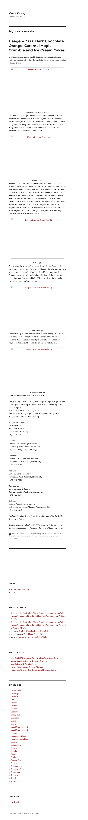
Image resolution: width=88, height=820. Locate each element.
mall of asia (47, 536)
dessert (11, 536)
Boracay (14, 697)
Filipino (14, 724)
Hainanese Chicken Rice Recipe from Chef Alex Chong (33, 670)
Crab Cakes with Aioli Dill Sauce (24, 664)
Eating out (40, 534)
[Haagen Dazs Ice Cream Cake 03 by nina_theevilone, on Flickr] (38, 306)
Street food (15, 772)
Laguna (14, 742)
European (15, 718)
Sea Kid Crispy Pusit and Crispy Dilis (34, 631)
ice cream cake (37, 536)
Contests (14, 706)
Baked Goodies (17, 691)
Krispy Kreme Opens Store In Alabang (27, 667)
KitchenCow (16, 802)
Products (14, 757)
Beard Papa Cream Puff (33, 634)
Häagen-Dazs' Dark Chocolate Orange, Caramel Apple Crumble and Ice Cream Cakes (37, 45)
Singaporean (16, 766)
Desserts (33, 534)
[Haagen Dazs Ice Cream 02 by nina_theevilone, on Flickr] (38, 155)
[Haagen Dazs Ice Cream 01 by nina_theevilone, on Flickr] (38, 87)
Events (14, 721)
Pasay (13, 754)
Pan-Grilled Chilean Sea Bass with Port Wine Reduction (34, 658)
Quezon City (16, 760)
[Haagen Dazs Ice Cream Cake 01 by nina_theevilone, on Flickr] (38, 238)
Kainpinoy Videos (18, 736)
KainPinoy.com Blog (19, 739)
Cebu (13, 700)
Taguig (14, 778)
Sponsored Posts (55, 534)
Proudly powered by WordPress (28, 814)
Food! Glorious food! (19, 727)
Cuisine (14, 709)
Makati (14, 748)
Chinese (14, 703)
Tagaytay (15, 775)
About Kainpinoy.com (20, 589)
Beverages (15, 694)
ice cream (28, 536)
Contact (14, 592)
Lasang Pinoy (16, 745)
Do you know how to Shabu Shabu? (33, 637)
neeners (15, 534)
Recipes (14, 763)
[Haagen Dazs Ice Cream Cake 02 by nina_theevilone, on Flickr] (38, 367)
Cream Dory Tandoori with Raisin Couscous (29, 661)
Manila (46, 534)
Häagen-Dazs (19, 536)
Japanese (14, 733)
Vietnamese (16, 781)
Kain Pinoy (17, 13)
